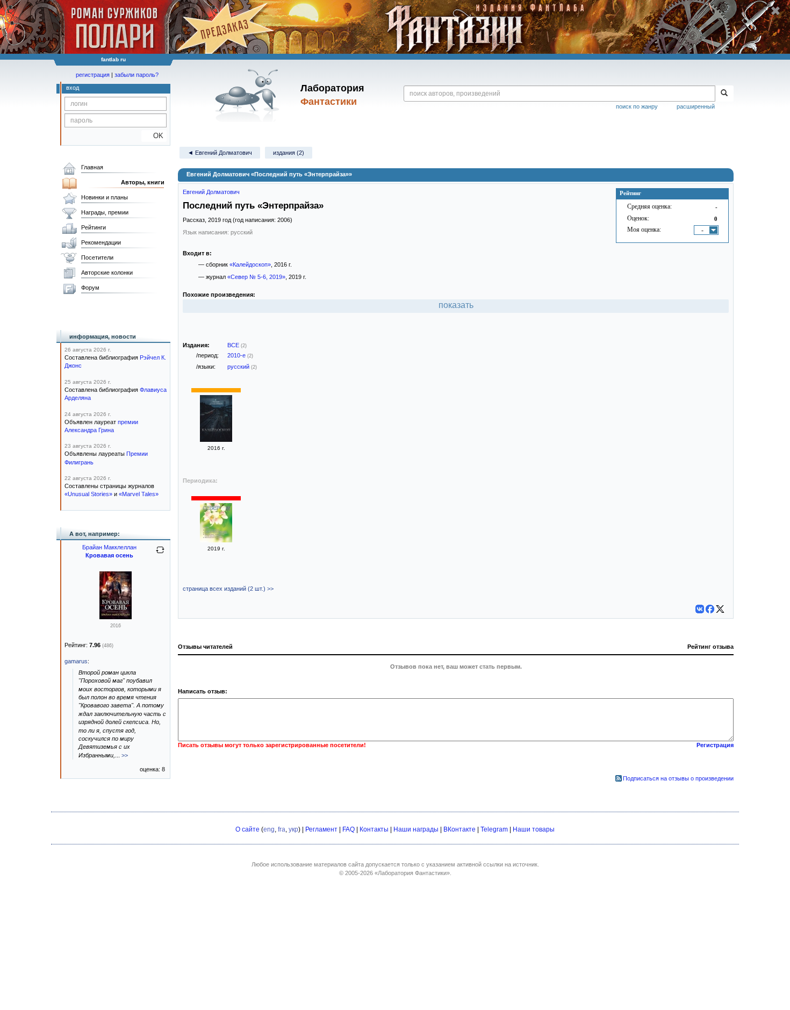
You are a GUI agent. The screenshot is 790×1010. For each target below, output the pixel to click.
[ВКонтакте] (699, 609)
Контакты (374, 829)
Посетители (97, 257)
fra (281, 829)
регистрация (93, 74)
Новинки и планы (104, 197)
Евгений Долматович (211, 192)
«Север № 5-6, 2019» (256, 277)
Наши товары (534, 829)
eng (269, 829)
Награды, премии (104, 212)
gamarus (76, 661)
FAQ (348, 829)
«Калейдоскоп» (250, 264)
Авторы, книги (142, 182)
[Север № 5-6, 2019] (216, 540)
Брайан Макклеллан (109, 547)
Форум (90, 287)
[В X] (720, 609)
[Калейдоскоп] (216, 439)
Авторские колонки (107, 272)
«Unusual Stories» (88, 494)
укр (293, 829)
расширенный (696, 106)
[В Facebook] (710, 609)
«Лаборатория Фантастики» (412, 873)
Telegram (494, 829)
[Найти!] (724, 93)
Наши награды (416, 829)
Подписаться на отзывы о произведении (678, 778)
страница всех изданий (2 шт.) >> (228, 588)
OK (154, 136)
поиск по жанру (637, 106)
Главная (92, 167)
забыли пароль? (136, 74)
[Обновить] (160, 554)
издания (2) (288, 152)
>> (124, 755)
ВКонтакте (459, 829)
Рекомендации (101, 242)
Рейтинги (93, 227)
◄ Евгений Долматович (220, 152)
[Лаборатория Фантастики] (249, 95)
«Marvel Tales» (139, 494)
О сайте (247, 829)
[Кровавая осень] (115, 617)
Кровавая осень (109, 555)
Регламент (321, 829)
